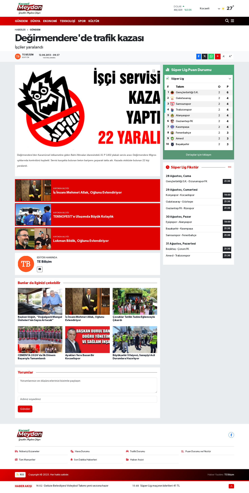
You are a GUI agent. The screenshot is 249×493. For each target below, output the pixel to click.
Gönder (25, 409)
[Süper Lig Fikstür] (229, 167)
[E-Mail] (40, 269)
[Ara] (227, 21)
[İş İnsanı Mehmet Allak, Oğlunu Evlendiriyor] (87, 301)
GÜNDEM (21, 21)
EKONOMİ (50, 21)
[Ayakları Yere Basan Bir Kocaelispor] (87, 339)
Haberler (20, 30)
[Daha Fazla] (218, 56)
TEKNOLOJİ (67, 21)
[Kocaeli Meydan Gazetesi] (30, 8)
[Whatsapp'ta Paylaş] (211, 56)
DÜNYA (35, 21)
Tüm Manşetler (27, 459)
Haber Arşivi (137, 459)
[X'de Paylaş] (205, 56)
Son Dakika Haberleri (85, 459)
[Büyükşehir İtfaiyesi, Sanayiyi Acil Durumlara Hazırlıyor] (135, 339)
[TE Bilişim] (26, 263)
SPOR (82, 21)
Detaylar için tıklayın (198, 154)
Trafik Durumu (137, 451)
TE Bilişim (44, 261)
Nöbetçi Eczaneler (29, 451)
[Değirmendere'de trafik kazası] (87, 107)
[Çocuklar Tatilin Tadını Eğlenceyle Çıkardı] (135, 301)
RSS (21, 474)
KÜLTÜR (93, 21)
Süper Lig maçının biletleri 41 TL (160, 485)
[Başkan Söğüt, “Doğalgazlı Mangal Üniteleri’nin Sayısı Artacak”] (40, 301)
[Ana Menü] (232, 21)
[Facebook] (231, 435)
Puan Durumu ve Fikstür (198, 451)
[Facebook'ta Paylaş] (198, 56)
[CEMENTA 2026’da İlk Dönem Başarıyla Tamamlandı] (40, 339)
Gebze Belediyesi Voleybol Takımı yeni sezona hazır (76, 485)
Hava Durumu (82, 451)
